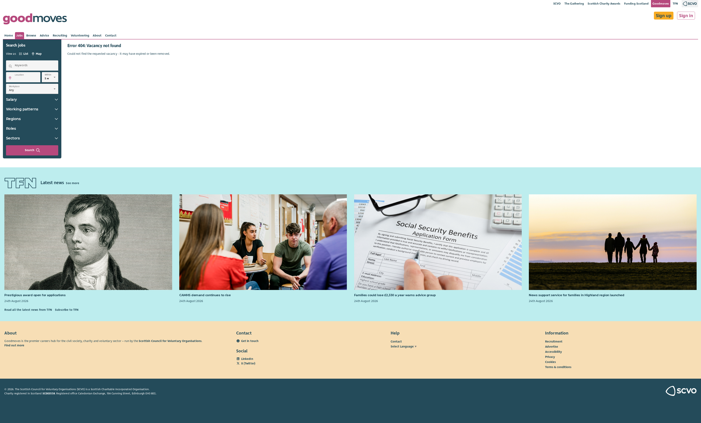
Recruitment (553, 341)
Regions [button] (13, 119)
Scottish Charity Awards (604, 3)
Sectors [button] (13, 138)
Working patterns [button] (22, 109)
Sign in (686, 15)
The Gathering (574, 3)
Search (29, 150)
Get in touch (250, 341)
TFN (675, 3)
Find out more (14, 345)
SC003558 (49, 393)
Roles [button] (11, 128)
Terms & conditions (558, 367)
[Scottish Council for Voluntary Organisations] (640, 391)
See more (72, 183)
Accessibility (553, 352)
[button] (10, 77)
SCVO (557, 3)
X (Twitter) (248, 363)
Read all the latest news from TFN (28, 310)
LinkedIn (247, 359)
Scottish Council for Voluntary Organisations (170, 341)
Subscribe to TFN (67, 310)
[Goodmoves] (35, 19)
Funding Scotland (636, 3)
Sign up (663, 15)
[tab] (8, 35)
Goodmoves (660, 3)
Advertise (551, 347)
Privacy (550, 357)
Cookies (550, 362)
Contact (396, 341)
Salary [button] (11, 99)
